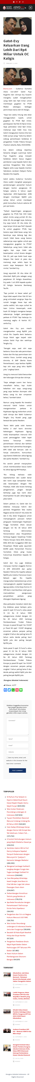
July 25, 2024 (19, 1058)
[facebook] (16, 2)
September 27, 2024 (21, 984)
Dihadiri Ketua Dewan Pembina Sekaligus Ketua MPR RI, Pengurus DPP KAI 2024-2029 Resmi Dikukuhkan (22, 1014)
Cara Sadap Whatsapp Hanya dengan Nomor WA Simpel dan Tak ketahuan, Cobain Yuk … (19, 830)
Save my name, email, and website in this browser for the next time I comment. (16, 760)
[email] (13, 2)
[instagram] (22, 2)
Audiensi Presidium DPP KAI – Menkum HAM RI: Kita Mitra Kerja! (22, 1031)
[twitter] (19, 2)
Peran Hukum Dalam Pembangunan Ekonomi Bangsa (16, 956)
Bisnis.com (7, 89)
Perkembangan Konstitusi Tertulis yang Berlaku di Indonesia (17, 896)
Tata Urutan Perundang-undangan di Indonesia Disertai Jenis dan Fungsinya (19, 926)
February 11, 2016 (11, 63)
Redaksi (17, 987)
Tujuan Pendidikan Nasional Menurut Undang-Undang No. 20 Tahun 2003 (18, 821)
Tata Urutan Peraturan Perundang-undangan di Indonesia (16, 812)
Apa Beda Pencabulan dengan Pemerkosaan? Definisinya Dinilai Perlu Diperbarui (18, 905)
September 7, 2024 (21, 1037)
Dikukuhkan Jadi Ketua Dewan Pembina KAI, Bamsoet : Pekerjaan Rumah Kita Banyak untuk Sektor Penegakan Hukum (22, 977)
